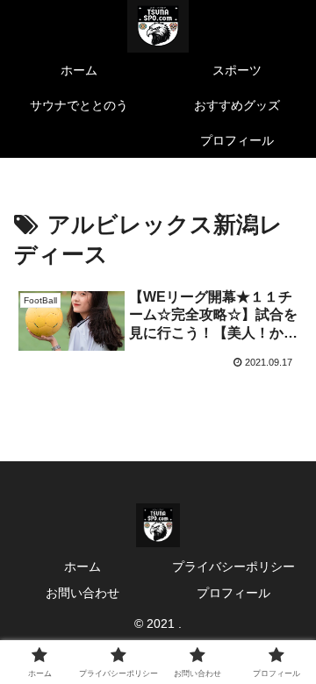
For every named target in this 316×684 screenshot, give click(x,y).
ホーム (82, 566)
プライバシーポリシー (233, 566)
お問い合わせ (82, 593)
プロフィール (233, 593)
